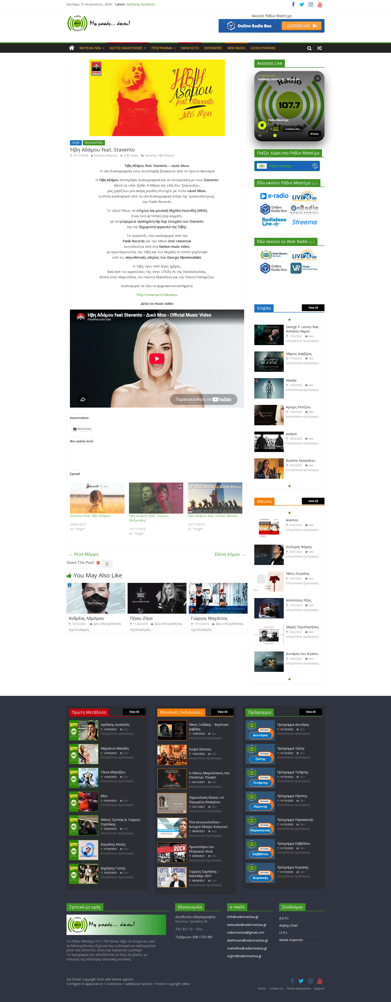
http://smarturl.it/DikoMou (157, 294)
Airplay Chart (288, 925)
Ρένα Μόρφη (83, 554)
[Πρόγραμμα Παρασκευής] (260, 817)
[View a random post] (319, 48)
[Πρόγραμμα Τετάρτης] (260, 770)
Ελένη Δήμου (230, 554)
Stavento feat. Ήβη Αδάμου (90, 516)
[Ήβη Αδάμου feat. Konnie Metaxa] (215, 498)
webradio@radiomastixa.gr (246, 925)
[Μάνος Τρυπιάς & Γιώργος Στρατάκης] (83, 817)
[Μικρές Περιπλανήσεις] (269, 600)
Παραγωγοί (190, 48)
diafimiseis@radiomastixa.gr (247, 940)
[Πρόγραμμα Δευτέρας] (260, 722)
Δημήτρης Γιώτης (113, 868)
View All (313, 308)
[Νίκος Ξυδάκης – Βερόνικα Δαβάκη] (172, 722)
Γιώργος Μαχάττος (209, 618)
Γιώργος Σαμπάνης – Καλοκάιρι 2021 (204, 873)
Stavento (150, 155)
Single (76, 142)
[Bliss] (83, 793)
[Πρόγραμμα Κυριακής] (260, 865)
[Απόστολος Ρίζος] (269, 574)
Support (319, 988)
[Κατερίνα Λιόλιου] (269, 461)
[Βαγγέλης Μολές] (83, 842)
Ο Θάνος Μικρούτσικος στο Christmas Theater (209, 775)
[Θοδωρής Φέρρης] (269, 520)
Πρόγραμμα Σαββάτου (293, 843)
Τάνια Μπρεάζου (113, 772)
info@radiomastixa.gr (242, 917)
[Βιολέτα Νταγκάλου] (269, 434)
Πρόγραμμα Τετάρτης (292, 772)
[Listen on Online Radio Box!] (271, 21)
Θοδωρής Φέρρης (299, 520)
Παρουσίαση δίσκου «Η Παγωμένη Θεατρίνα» (206, 799)
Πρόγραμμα (161, 48)
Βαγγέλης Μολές (113, 844)
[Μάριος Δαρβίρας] (269, 327)
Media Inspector (291, 940)
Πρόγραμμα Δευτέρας (293, 724)
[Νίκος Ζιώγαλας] (269, 547)
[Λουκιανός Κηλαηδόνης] (269, 654)
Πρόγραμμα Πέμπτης (292, 796)
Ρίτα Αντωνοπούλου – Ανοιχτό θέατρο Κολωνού (208, 824)
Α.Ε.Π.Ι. (284, 918)
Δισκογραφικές (263, 48)
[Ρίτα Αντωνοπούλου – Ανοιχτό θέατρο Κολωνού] (172, 820)
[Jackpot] (269, 407)
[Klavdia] (269, 354)
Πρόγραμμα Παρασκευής (295, 819)
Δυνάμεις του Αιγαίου (302, 627)
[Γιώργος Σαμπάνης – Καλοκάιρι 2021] (172, 869)
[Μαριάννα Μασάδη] (83, 746)
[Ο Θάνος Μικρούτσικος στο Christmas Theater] (172, 771)
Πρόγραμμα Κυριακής (292, 867)
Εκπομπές (213, 48)
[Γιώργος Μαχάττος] (218, 585)
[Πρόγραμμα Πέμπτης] (260, 793)
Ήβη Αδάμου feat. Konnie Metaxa (212, 516)
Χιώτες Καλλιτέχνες (126, 48)
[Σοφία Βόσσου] (172, 747)
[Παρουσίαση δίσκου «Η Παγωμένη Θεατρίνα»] (172, 795)
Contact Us (276, 988)
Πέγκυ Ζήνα (141, 618)
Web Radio (236, 48)
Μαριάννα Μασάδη (140, 4)
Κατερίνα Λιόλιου (299, 460)
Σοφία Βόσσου (200, 749)
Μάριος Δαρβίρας (299, 327)
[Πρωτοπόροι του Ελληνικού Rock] (172, 844)
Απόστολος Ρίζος (298, 573)
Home (262, 988)
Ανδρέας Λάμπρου (86, 618)
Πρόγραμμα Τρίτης (290, 748)
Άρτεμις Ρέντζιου (298, 380)
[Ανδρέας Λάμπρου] (96, 585)
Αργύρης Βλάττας (105, 155)
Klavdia (291, 353)
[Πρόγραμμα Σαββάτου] (260, 841)
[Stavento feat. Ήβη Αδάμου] (97, 498)
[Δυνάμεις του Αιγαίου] (269, 627)
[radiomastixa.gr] (72, 48)
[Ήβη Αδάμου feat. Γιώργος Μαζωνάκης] (156, 498)
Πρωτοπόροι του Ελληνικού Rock (201, 849)
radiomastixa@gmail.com (245, 932)
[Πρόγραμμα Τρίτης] (260, 746)
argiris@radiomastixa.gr (244, 956)
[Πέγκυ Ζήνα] (157, 585)
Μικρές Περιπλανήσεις (302, 600)
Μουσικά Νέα (90, 48)
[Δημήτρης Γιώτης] (83, 866)
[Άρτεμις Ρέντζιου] (269, 380)
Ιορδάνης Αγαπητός (115, 724)
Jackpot (291, 407)
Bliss (104, 796)
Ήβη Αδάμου (166, 155)
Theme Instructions (298, 988)
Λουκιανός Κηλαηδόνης (303, 653)
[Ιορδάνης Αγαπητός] (83, 722)
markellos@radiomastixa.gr (247, 948)
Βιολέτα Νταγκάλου (300, 434)
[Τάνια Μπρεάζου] (83, 770)
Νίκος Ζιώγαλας (297, 547)
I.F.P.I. (283, 932)
